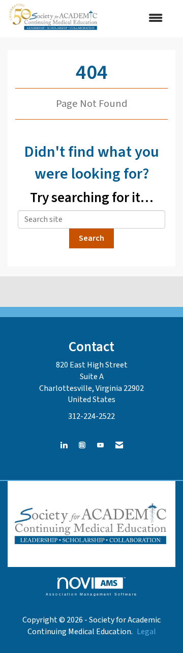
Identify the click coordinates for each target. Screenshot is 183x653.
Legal (146, 631)
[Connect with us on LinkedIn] (63, 445)
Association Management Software (91, 594)
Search (91, 238)
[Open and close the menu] (137, 19)
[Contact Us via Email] (119, 445)
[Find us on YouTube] (100, 445)
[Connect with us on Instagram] (82, 445)
